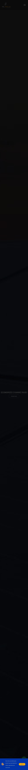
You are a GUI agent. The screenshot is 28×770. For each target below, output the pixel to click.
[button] (22, 764)
